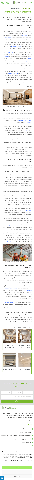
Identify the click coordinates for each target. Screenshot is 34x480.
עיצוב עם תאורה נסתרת (9, 369)
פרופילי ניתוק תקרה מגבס (25, 120)
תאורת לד (9, 242)
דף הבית (30, 8)
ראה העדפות (17, 476)
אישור (17, 467)
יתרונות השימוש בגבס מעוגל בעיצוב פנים (24, 346)
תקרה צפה (24, 36)
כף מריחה (7, 225)
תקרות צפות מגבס (23, 61)
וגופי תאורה (29, 122)
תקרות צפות (10, 52)
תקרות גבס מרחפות (16, 46)
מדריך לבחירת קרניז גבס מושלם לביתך (9, 346)
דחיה (17, 472)
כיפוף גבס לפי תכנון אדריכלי (24, 370)
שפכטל (25, 130)
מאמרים (25, 8)
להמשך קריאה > (29, 424)
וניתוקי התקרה (28, 210)
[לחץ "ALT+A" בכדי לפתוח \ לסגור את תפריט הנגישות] (2, 478)
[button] (2, 451)
